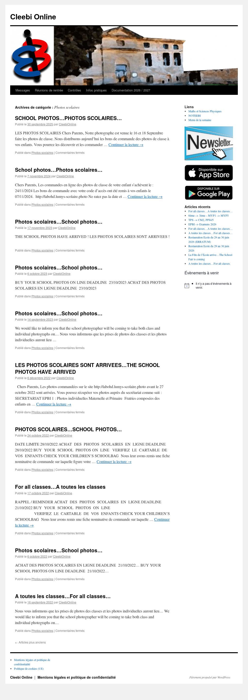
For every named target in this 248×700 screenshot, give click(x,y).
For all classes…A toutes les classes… (210, 211)
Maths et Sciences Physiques (205, 111)
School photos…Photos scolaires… (58, 169)
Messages (23, 90)
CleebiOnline (67, 124)
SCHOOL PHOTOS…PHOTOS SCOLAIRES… (68, 118)
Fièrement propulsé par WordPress (209, 677)
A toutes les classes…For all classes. (209, 263)
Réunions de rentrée (49, 90)
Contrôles (74, 90)
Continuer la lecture (125, 144)
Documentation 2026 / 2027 (131, 90)
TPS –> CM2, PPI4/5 (201, 220)
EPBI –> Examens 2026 (202, 224)
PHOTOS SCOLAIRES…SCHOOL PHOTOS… (68, 429)
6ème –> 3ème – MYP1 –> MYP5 (208, 215)
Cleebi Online (33, 16)
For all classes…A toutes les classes (60, 486)
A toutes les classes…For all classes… (63, 596)
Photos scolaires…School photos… (58, 221)
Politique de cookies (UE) (29, 668)
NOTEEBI (194, 115)
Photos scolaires (42, 152)
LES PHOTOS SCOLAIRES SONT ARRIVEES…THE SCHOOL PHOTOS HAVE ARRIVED (87, 368)
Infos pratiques (96, 90)
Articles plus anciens (30, 642)
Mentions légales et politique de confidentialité (77, 677)
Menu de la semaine (199, 120)
